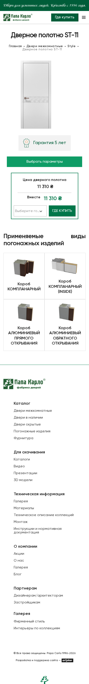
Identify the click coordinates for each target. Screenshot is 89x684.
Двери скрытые (27, 424)
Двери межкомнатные (44, 46)
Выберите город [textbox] (29, 211)
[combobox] (30, 210)
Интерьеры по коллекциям (37, 628)
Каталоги (22, 459)
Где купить (65, 17)
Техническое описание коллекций (44, 515)
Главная (15, 46)
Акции (19, 554)
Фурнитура (23, 438)
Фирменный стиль (29, 621)
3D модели (23, 480)
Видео (19, 466)
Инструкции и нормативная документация (38, 530)
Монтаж (21, 522)
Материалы (24, 508)
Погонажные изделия (32, 431)
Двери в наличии (28, 418)
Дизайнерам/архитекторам (38, 596)
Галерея (21, 501)
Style (72, 46)
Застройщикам (27, 602)
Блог (17, 574)
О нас (19, 561)
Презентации (25, 473)
